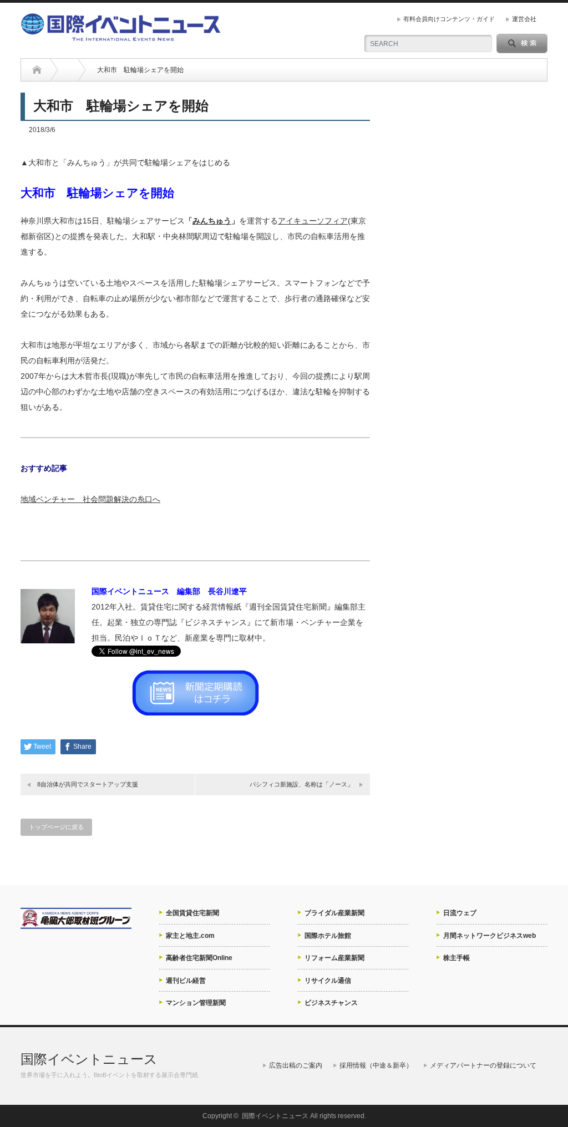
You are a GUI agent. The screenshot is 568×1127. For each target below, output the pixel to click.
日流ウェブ (459, 913)
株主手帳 (456, 958)
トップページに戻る (56, 827)
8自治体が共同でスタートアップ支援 (87, 784)
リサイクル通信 (328, 980)
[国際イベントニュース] (121, 36)
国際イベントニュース (89, 1059)
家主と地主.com (190, 936)
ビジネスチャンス (331, 1003)
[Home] (37, 70)
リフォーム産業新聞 (334, 958)
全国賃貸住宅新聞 (192, 913)
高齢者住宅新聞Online (199, 958)
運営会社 (524, 19)
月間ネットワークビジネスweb (489, 936)
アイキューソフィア (313, 220)
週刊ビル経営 (186, 980)
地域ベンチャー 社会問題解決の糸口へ (90, 499)
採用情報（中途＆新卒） (376, 1065)
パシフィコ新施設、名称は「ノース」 (301, 784)
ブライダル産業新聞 (334, 913)
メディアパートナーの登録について (483, 1065)
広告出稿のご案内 (295, 1065)
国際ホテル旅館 (328, 936)
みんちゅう (211, 220)
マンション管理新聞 (196, 1003)
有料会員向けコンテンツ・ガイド (449, 19)
